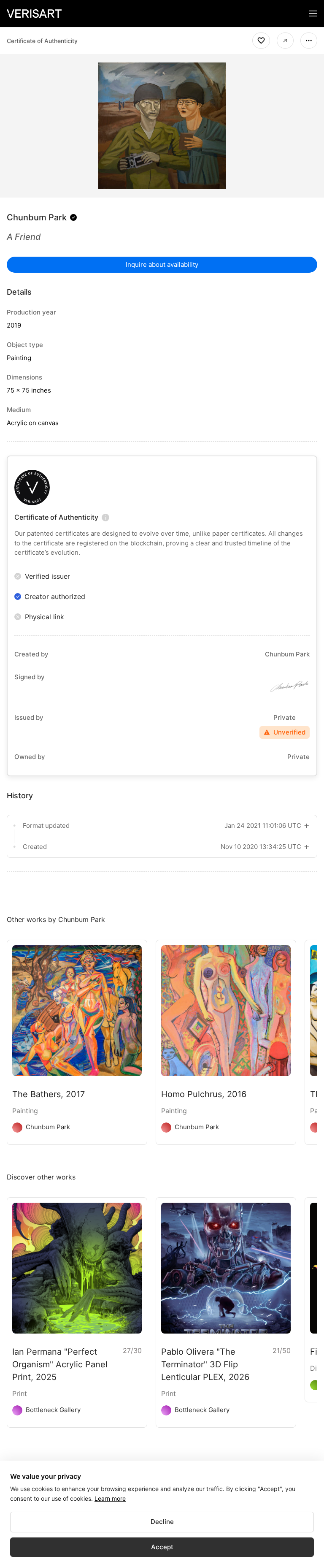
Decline (162, 1522)
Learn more (110, 1498)
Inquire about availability (162, 264)
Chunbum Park (37, 217)
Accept (162, 1547)
